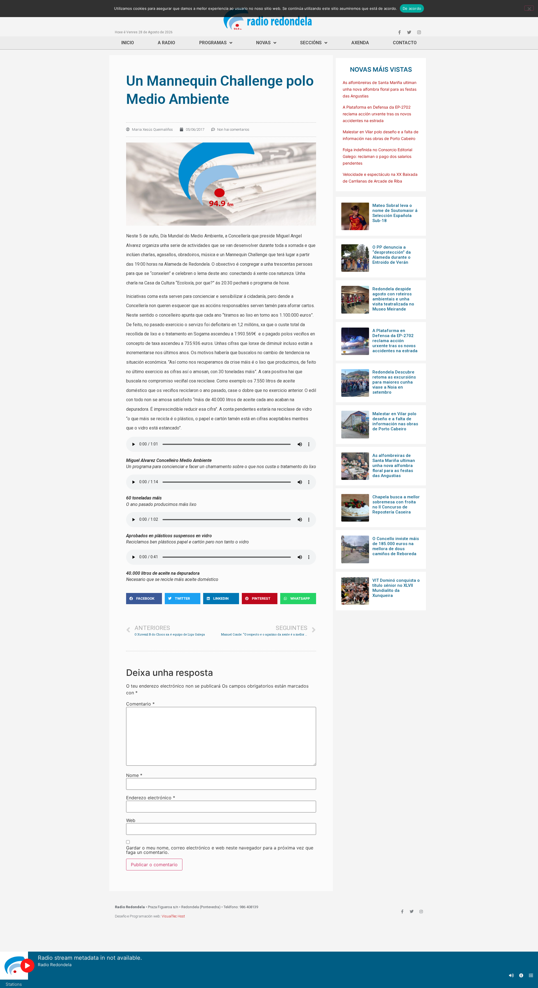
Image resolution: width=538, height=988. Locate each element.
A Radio (166, 42)
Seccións (311, 42)
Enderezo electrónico (150, 797)
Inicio (127, 42)
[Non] (529, 8)
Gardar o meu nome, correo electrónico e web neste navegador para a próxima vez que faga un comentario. (219, 849)
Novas (263, 42)
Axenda (360, 42)
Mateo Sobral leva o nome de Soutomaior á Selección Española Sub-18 (395, 213)
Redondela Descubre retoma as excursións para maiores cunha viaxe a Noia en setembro (394, 382)
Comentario (140, 704)
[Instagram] (419, 32)
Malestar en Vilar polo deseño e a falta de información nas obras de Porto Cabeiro (395, 421)
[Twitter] (409, 32)
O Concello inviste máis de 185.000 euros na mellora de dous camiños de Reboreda (395, 546)
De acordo (412, 8)
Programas (213, 42)
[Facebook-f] (399, 32)
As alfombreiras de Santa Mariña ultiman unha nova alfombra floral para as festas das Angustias (379, 89)
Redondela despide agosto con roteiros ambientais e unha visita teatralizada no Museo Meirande (393, 299)
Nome (134, 775)
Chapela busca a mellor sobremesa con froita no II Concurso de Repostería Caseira (396, 504)
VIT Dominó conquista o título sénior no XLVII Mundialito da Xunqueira (396, 588)
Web (130, 820)
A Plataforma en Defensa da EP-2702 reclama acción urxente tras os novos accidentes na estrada (377, 114)
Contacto (405, 42)
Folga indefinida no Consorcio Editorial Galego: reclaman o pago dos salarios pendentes (377, 156)
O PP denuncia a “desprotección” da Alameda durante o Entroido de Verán (391, 255)
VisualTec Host (173, 916)
